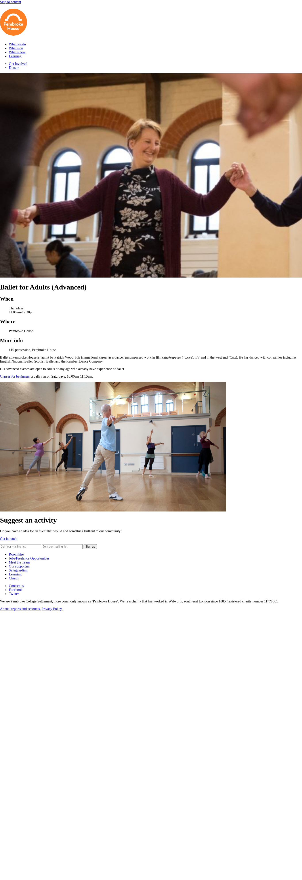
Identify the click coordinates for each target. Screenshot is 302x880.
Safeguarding (18, 570)
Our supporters (19, 566)
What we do (17, 44)
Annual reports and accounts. (20, 609)
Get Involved (18, 64)
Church (14, 578)
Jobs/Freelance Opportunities (29, 558)
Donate (14, 67)
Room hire (16, 554)
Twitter (14, 594)
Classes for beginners (15, 376)
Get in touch (8, 538)
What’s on (16, 48)
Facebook (16, 590)
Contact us (16, 586)
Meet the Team (19, 562)
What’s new (17, 52)
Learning (15, 56)
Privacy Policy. (52, 609)
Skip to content (10, 2)
